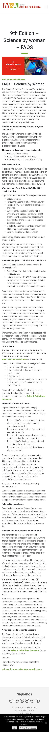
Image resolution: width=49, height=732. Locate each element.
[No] (46, 723)
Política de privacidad (28, 728)
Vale (14, 728)
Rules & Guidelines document (25, 650)
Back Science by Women (13, 79)
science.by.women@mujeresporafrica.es (22, 669)
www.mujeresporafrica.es (14, 359)
